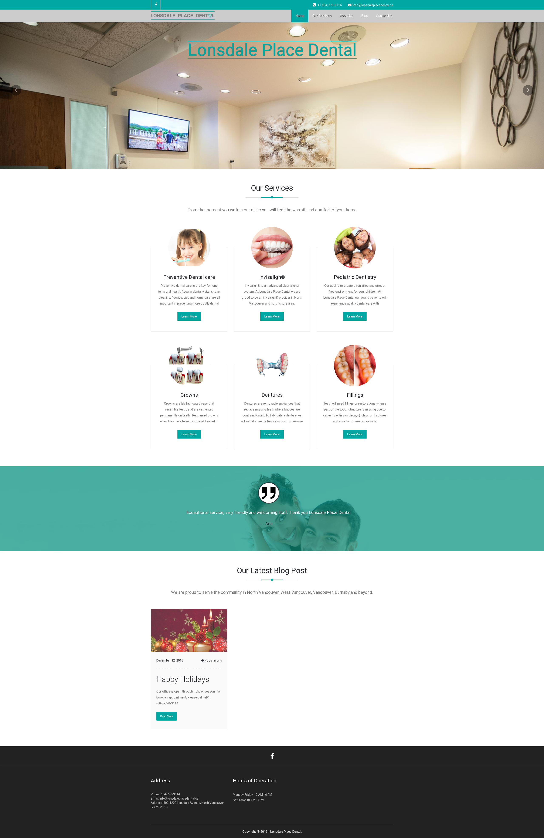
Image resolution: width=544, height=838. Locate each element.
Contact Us (384, 16)
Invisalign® (272, 277)
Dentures (272, 395)
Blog (364, 16)
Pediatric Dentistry (355, 277)
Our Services (322, 16)
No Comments (213, 660)
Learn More (189, 316)
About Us (346, 16)
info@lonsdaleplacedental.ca (179, 798)
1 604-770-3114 (330, 5)
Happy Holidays (182, 679)
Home (299, 16)
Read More (166, 716)
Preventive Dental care (189, 277)
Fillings (355, 395)
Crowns (189, 395)
